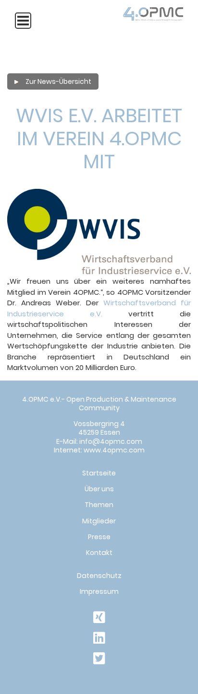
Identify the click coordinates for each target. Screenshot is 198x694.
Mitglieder (99, 521)
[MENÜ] (23, 20)
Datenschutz (99, 575)
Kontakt (99, 552)
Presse (99, 537)
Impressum (99, 591)
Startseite (99, 473)
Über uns (99, 489)
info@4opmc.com (110, 441)
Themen (99, 504)
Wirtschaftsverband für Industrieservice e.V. (99, 308)
